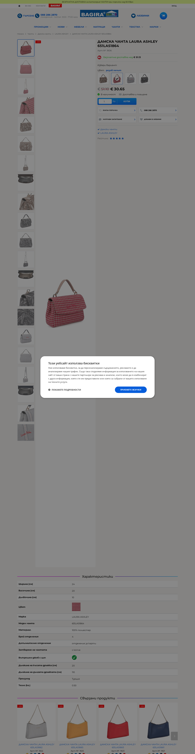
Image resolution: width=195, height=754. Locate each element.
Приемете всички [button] (130, 389)
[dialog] (97, 377)
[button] (64, 389)
